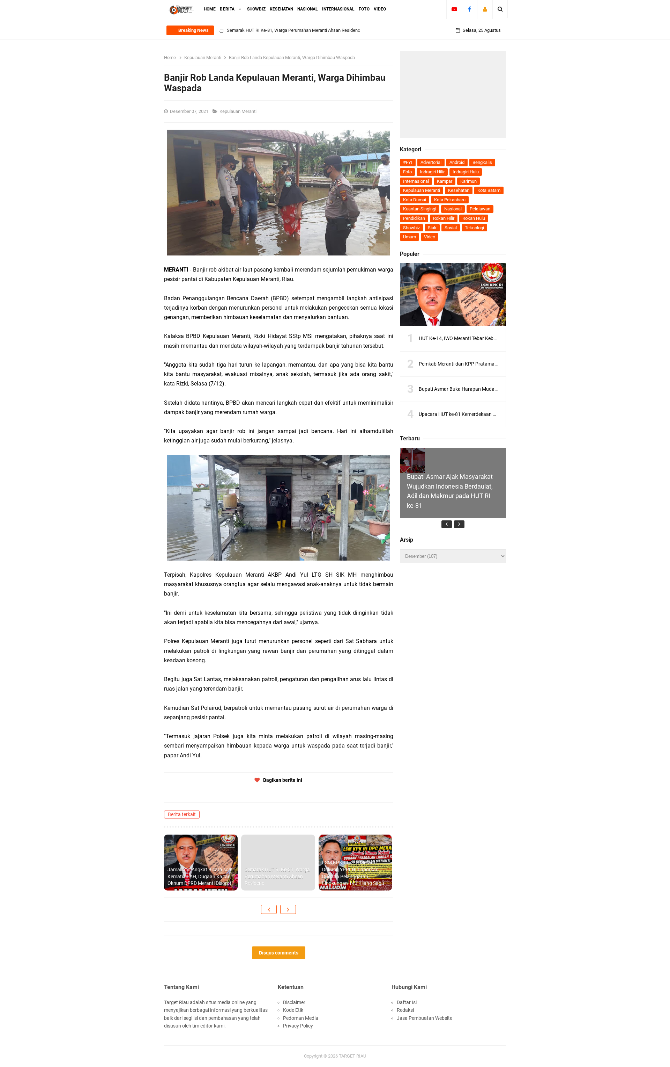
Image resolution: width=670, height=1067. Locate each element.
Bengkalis (482, 162)
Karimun (468, 181)
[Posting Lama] (288, 909)
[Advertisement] (453, 94)
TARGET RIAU (352, 1056)
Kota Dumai (414, 199)
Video (429, 236)
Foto (407, 171)
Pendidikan (414, 218)
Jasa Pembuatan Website (424, 1018)
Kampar (444, 181)
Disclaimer (294, 1002)
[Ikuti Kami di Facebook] (469, 9)
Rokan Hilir (443, 218)
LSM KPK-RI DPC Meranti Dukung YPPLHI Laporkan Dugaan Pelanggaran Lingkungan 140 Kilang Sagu (327, 30)
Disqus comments (278, 953)
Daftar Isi (407, 1002)
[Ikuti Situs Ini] (484, 9)
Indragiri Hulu (466, 171)
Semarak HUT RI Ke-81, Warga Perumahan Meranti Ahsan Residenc (277, 876)
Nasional (453, 208)
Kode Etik (293, 1010)
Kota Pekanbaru (450, 199)
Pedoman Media (300, 1018)
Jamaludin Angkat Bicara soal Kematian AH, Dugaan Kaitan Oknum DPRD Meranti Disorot (200, 876)
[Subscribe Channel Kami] (454, 9)
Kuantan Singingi (419, 208)
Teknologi (474, 227)
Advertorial (430, 162)
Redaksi (405, 1010)
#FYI (407, 162)
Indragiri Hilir (432, 171)
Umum (409, 236)
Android (456, 162)
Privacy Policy (298, 1026)
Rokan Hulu (473, 218)
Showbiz (411, 227)
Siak (432, 227)
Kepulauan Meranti (238, 111)
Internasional (416, 181)
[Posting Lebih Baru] (269, 909)
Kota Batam (488, 190)
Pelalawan (480, 208)
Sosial (451, 227)
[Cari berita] (500, 9)
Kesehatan (458, 190)
